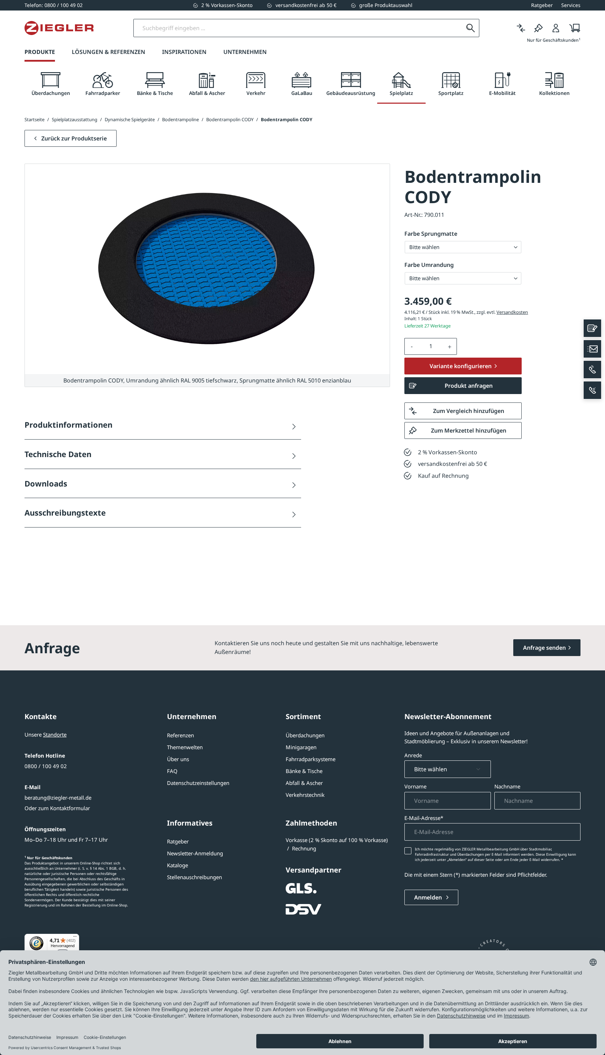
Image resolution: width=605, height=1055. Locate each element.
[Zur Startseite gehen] (59, 28)
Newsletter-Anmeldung (195, 853)
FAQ (172, 770)
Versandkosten (512, 312)
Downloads (46, 483)
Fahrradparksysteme (310, 759)
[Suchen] (470, 28)
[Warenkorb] (572, 28)
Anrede (413, 755)
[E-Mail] (592, 349)
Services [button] (570, 5)
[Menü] (75, 938)
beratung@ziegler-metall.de (58, 797)
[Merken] (538, 28)
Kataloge (177, 865)
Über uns (178, 759)
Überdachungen (305, 735)
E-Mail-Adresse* (423, 817)
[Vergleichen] (521, 28)
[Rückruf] (592, 390)
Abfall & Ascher (304, 782)
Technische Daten (58, 454)
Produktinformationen (68, 424)
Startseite (34, 119)
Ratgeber (178, 841)
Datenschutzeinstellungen (198, 782)
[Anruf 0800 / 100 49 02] (592, 369)
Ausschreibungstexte (65, 512)
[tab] (51, 84)
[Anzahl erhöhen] (450, 346)
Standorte (55, 734)
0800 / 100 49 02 (46, 766)
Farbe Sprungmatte (430, 233)
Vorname (415, 786)
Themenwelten (185, 747)
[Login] (556, 28)
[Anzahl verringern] (411, 346)
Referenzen (180, 735)
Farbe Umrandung (429, 265)
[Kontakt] (592, 328)
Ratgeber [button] (542, 5)
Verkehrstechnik (305, 794)
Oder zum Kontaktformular (57, 808)
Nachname (507, 786)
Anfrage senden (544, 647)
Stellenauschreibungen (194, 877)
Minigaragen (301, 747)
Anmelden (428, 897)
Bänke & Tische (304, 770)
